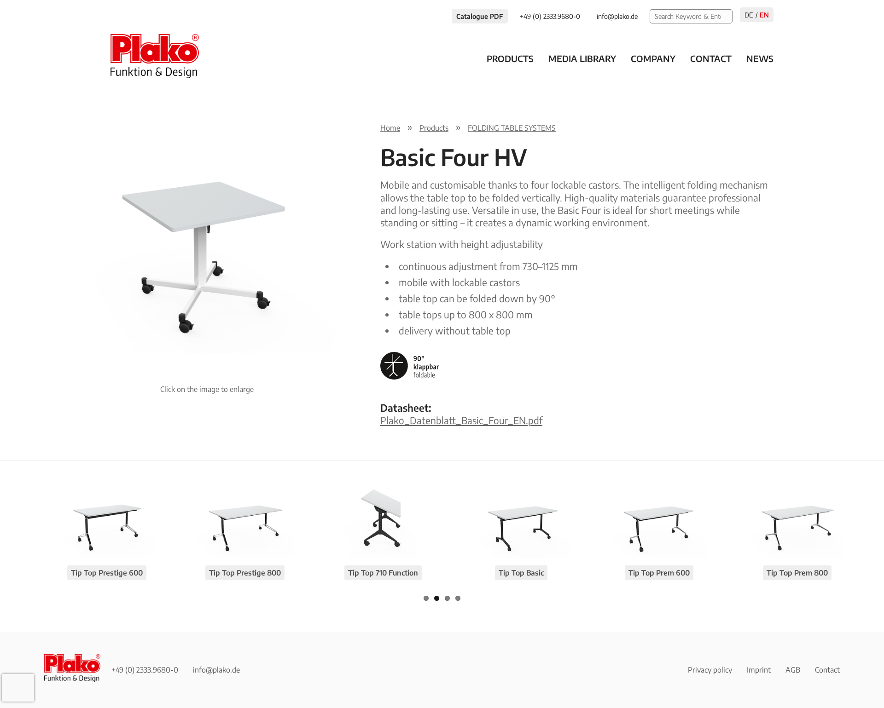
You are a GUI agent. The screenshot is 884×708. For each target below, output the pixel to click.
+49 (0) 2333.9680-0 (144, 669)
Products (510, 58)
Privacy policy (710, 669)
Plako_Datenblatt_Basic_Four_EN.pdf (461, 420)
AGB (792, 669)
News (760, 58)
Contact (711, 58)
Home (390, 127)
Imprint (759, 669)
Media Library (582, 58)
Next (383, 232)
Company (653, 58)
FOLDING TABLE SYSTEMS (512, 127)
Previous (30, 232)
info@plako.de (216, 669)
